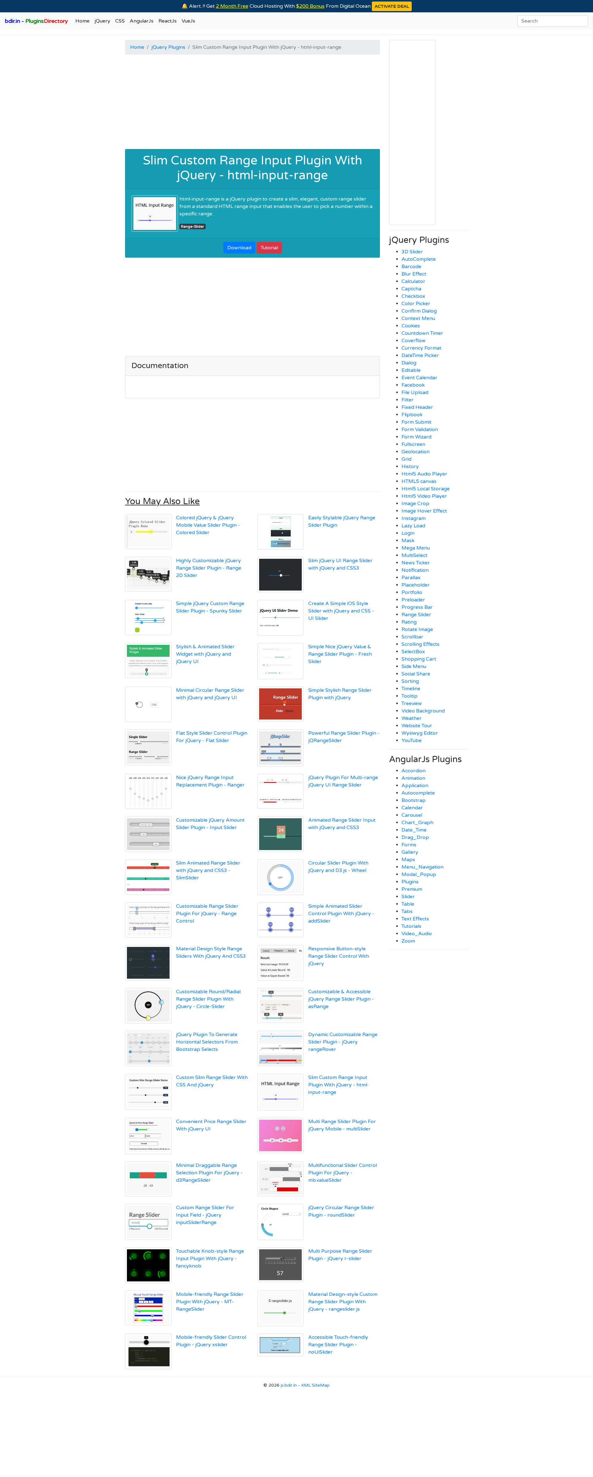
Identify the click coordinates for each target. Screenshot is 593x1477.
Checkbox (413, 296)
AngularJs (142, 21)
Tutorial (269, 248)
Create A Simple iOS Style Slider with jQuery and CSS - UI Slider (341, 610)
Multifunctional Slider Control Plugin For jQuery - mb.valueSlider (342, 1172)
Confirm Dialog (419, 311)
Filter (408, 400)
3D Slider (412, 252)
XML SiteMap (315, 1385)
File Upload (415, 392)
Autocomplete (418, 793)
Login (408, 533)
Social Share (416, 674)
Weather (412, 718)
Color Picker (416, 304)
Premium (412, 889)
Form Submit (416, 422)
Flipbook (412, 415)
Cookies (411, 326)
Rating (409, 622)
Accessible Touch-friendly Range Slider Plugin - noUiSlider (338, 1344)
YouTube (412, 740)
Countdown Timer (422, 333)
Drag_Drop (415, 837)
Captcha (411, 289)
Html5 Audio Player (424, 474)
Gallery (410, 852)
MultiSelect (414, 555)
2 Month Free (232, 6)
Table (408, 904)
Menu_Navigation (423, 867)
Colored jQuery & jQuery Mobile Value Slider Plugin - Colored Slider (208, 525)
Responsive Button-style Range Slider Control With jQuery (338, 956)
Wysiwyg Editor (420, 733)
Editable (411, 370)
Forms (409, 845)
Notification (415, 570)
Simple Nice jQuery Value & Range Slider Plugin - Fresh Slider (340, 654)
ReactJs (167, 21)
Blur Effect (414, 274)
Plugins (410, 882)
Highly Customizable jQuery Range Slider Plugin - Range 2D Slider (208, 568)
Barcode (411, 266)
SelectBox (413, 652)
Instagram (414, 518)
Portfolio (412, 592)
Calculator (413, 281)
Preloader (413, 600)
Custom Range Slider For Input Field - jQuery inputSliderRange (205, 1215)
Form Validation (420, 429)
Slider (408, 897)
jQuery (102, 21)
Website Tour (417, 726)
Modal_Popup (419, 874)
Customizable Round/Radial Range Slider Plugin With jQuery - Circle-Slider (208, 999)
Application (415, 785)
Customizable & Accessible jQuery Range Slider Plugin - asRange (341, 999)
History (410, 466)
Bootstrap (414, 800)
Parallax (411, 578)
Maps (408, 860)
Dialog (409, 363)
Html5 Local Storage (426, 489)
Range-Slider (192, 226)
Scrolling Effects (420, 644)
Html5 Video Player (424, 496)
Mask (408, 540)
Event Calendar (419, 378)
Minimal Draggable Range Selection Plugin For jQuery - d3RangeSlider (209, 1172)
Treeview (412, 703)
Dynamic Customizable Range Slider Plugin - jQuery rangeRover (342, 1041)
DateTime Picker (420, 355)
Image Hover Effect (424, 511)
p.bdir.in (289, 1385)
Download (239, 248)
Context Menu (418, 318)
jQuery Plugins (168, 47)
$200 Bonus (310, 6)
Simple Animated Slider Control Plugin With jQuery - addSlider (341, 913)
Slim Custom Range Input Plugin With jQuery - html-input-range (252, 168)
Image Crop (415, 503)
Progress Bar (417, 607)
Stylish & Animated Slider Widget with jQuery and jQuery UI (205, 654)
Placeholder (416, 585)
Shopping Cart (419, 659)
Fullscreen (413, 444)
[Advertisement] (252, 103)
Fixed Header (417, 407)
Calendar (412, 808)
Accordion (414, 771)
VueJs (188, 21)
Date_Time (414, 830)
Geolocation (416, 452)
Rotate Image (417, 629)
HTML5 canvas (419, 481)
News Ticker (416, 563)
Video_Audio (417, 934)
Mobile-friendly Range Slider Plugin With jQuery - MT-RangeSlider (209, 1301)
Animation (413, 778)
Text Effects (415, 919)
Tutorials (411, 926)
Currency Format (421, 348)
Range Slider (416, 615)
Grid (406, 459)
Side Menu (414, 666)
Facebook (413, 385)
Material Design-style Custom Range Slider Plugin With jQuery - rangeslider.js (342, 1301)
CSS (120, 21)
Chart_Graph (417, 822)
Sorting (410, 681)
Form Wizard (416, 437)
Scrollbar (412, 637)
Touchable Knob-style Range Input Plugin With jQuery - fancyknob (210, 1258)
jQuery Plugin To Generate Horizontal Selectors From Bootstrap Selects (207, 1041)
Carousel (412, 815)
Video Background (423, 711)
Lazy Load (413, 526)
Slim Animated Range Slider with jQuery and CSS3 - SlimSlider (208, 870)
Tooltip (410, 696)
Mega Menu (416, 548)
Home (82, 21)
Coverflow (414, 341)
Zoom (408, 941)
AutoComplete (419, 259)
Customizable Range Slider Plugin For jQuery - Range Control (207, 913)
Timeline (411, 689)
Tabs (407, 911)
